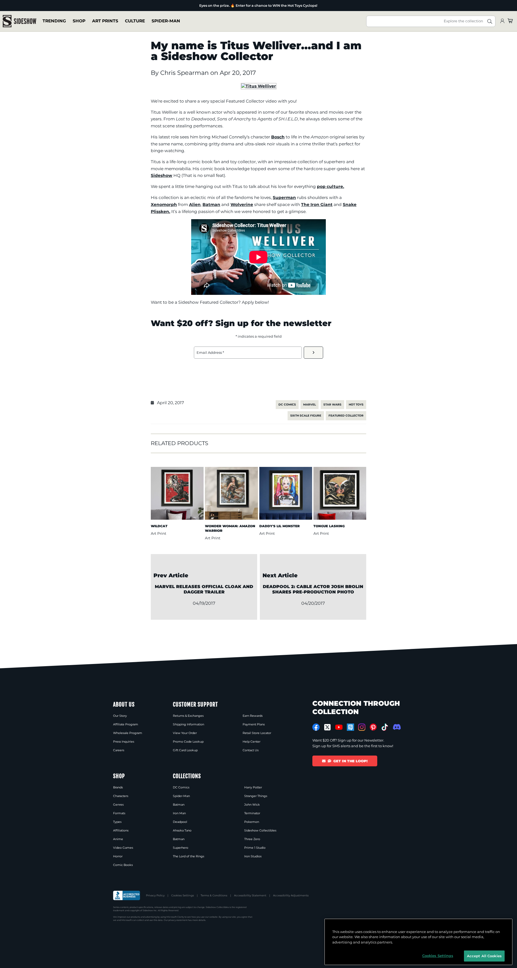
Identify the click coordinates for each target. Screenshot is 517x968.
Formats (119, 813)
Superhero (180, 848)
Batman (211, 204)
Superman (284, 197)
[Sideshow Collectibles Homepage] (19, 21)
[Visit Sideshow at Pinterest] (373, 727)
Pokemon (251, 822)
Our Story (120, 716)
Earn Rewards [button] (253, 716)
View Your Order (185, 733)
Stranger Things (255, 796)
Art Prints (105, 21)
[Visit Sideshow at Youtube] (339, 727)
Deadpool (180, 822)
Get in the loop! (350, 761)
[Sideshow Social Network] (350, 727)
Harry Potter (253, 787)
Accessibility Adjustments (291, 895)
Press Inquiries (123, 741)
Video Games (123, 848)
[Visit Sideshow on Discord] (396, 727)
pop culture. (330, 186)
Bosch (278, 136)
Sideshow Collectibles (260, 830)
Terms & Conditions (214, 895)
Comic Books (123, 865)
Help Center (251, 741)
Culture (135, 21)
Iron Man (179, 813)
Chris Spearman (185, 72)
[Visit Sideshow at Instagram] (361, 727)
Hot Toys (356, 404)
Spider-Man (166, 21)
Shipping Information (188, 724)
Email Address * (210, 352)
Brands (118, 787)
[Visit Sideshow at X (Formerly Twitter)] (327, 727)
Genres (118, 804)
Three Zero (252, 839)
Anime (118, 839)
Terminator (252, 813)
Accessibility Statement (250, 895)
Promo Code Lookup (188, 741)
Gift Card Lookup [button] (185, 750)
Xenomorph (164, 204)
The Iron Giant (317, 204)
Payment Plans (254, 724)
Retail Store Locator (257, 733)
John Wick (252, 804)
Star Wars (332, 404)
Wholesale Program (127, 733)
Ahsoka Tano (182, 830)
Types (117, 822)
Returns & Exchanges (188, 716)
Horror (118, 856)
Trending (54, 21)
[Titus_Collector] (259, 86)
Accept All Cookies (484, 955)
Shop (79, 21)
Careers (118, 750)
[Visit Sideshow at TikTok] (384, 727)
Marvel (309, 404)
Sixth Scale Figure (305, 415)
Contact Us (250, 750)
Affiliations (120, 830)
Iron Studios (252, 856)
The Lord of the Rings (188, 856)
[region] (418, 941)
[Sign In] (502, 21)
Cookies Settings (182, 895)
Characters (120, 796)
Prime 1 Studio (255, 848)
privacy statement (177, 920)
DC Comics (287, 404)
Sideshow (161, 175)
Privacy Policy (155, 895)
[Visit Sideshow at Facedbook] (316, 727)
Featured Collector (346, 415)
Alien (195, 204)
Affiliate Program (125, 724)
